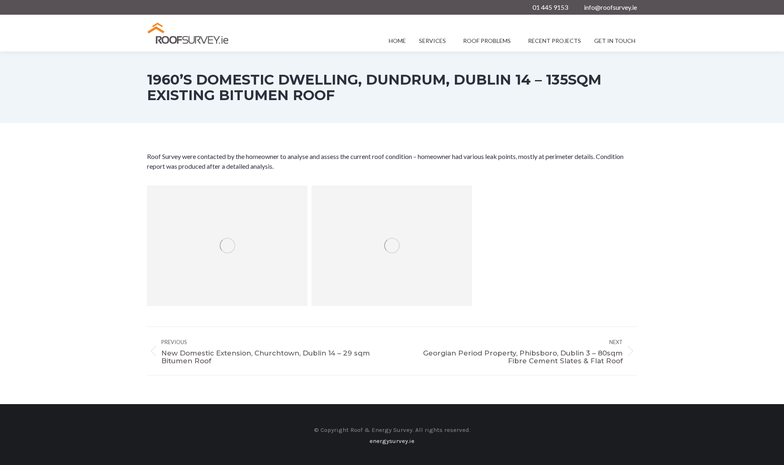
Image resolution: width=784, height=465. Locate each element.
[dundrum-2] (392, 246)
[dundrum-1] (227, 246)
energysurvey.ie (392, 441)
